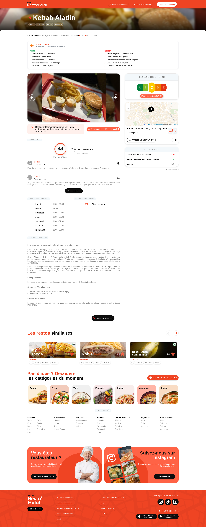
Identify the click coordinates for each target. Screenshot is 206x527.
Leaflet (147, 125)
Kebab (49, 24)
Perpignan (46, 35)
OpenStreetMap (158, 125)
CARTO (175, 125)
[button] (151, 109)
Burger (32, 24)
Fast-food (40, 24)
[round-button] (32, 97)
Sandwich (58, 24)
